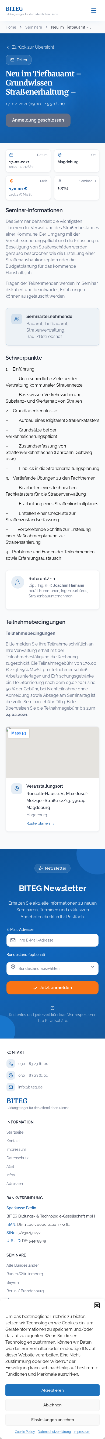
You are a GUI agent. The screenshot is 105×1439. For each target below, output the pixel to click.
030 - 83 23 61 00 (33, 1063)
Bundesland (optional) (25, 954)
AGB (10, 1166)
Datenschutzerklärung (54, 1432)
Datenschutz (17, 1158)
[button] (97, 1305)
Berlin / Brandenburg (25, 1291)
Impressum (82, 1432)
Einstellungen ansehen (52, 1419)
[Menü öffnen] (93, 11)
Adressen (14, 1183)
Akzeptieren (52, 1390)
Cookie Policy (25, 1432)
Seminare (33, 27)
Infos (10, 1175)
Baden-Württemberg (24, 1274)
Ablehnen (52, 1405)
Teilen (22, 60)
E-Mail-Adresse (19, 929)
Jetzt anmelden (56, 987)
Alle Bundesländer (22, 1265)
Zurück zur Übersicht (33, 47)
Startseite (14, 1132)
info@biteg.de (30, 1087)
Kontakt (13, 1141)
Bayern (12, 1282)
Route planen (46, 823)
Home (11, 27)
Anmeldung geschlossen (38, 120)
